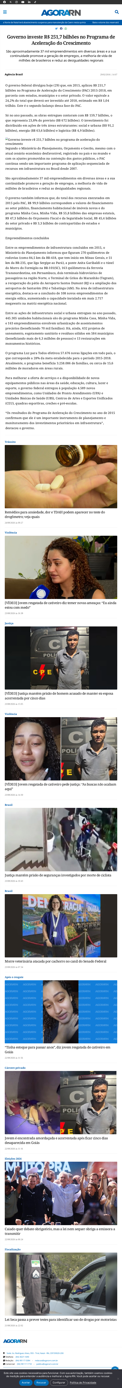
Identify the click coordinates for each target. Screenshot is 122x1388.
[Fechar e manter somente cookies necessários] (118, 1378)
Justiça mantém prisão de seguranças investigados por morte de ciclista (58, 875)
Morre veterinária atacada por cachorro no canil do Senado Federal (55, 961)
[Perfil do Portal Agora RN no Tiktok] (36, 2)
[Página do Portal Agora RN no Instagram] (18, 2)
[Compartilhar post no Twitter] (56, 28)
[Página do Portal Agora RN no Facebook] (6, 2)
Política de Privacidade (83, 1382)
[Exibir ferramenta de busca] (117, 12)
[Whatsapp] (66, 28)
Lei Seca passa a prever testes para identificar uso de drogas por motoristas (60, 1319)
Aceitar (26, 1382)
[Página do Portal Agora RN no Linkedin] (31, 2)
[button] (5, 12)
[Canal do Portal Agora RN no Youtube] (24, 2)
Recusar (41, 1382)
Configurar (59, 1382)
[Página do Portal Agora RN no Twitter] (12, 2)
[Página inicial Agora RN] (15, 1341)
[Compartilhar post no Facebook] (61, 28)
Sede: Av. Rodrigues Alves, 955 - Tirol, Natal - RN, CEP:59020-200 (35, 1353)
